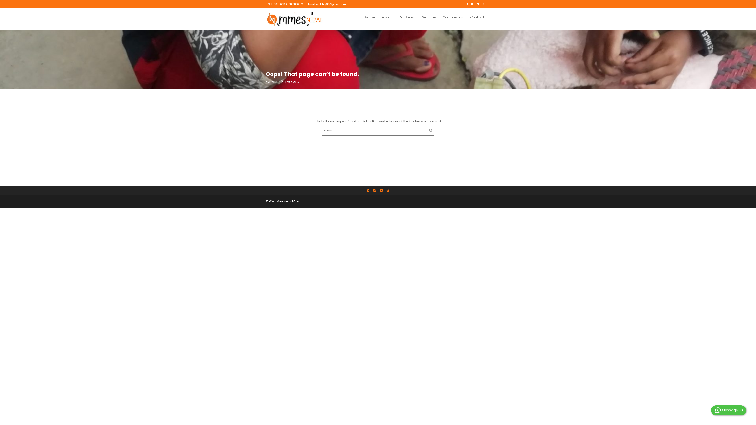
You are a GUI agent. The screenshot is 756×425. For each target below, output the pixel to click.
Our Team (407, 17)
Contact (477, 17)
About (387, 17)
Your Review (453, 17)
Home (370, 17)
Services (429, 17)
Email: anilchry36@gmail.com (327, 4)
